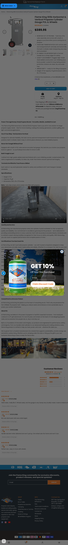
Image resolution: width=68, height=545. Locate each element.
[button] (3, 273)
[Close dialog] (61, 251)
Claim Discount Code (42, 284)
